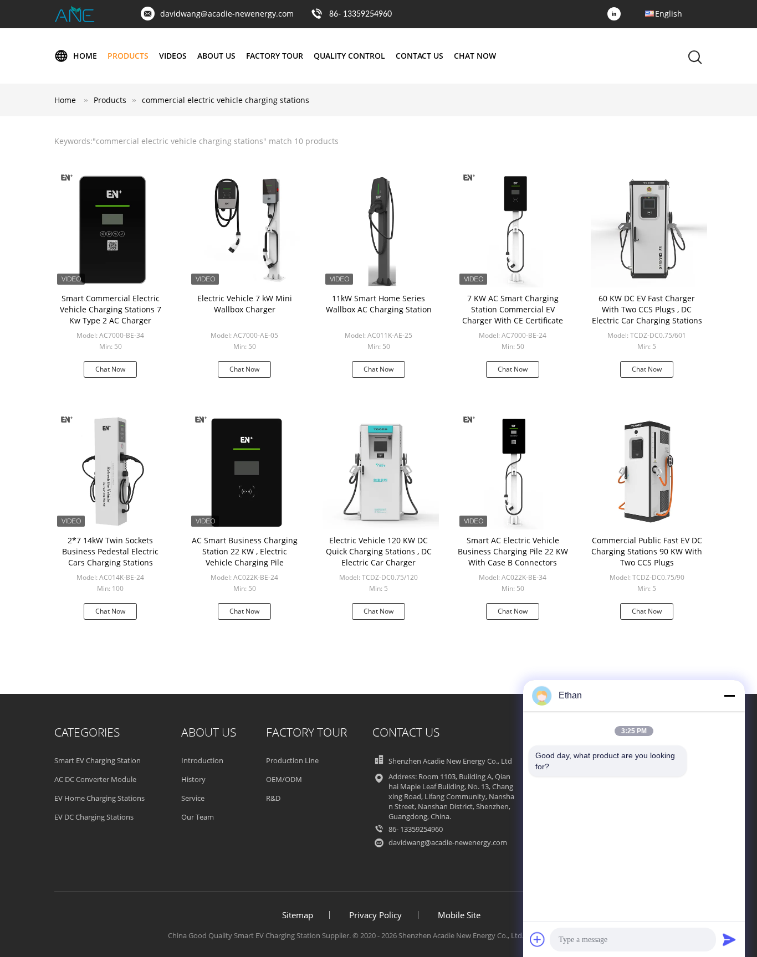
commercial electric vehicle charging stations (225, 100)
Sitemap (297, 915)
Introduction (202, 760)
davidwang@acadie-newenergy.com (227, 13)
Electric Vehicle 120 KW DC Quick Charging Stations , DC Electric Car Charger (379, 551)
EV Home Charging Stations (99, 798)
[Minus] (729, 695)
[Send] (729, 939)
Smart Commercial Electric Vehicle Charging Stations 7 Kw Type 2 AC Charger (110, 309)
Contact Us (419, 55)
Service (192, 798)
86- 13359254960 (360, 14)
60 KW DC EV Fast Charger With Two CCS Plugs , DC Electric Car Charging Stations (647, 309)
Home (85, 55)
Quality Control (349, 55)
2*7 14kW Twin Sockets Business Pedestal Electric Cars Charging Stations (110, 551)
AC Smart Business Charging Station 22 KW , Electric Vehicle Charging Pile (245, 551)
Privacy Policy (375, 915)
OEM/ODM (284, 779)
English (668, 13)
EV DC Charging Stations (94, 817)
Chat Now (475, 55)
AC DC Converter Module (95, 779)
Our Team (197, 817)
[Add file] (537, 939)
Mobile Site (459, 915)
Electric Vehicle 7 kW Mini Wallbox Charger (244, 304)
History (193, 779)
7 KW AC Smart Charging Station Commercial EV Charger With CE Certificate (512, 309)
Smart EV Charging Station (97, 760)
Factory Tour (274, 55)
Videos (173, 55)
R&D (273, 798)
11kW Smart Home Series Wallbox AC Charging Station (379, 304)
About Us (216, 55)
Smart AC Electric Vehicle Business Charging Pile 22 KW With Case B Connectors (513, 551)
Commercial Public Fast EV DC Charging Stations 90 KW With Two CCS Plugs (646, 551)
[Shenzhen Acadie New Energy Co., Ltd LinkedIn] (617, 14)
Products (128, 55)
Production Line (292, 760)
